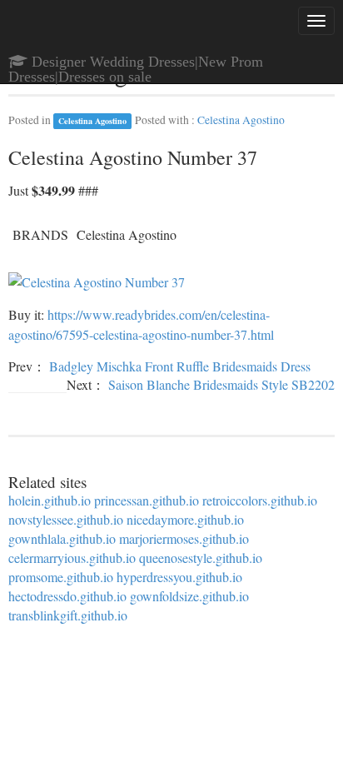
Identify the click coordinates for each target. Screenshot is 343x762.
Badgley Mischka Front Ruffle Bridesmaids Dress (180, 366)
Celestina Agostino (92, 121)
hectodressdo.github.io (67, 596)
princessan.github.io (146, 500)
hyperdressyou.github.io (179, 576)
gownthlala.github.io (62, 538)
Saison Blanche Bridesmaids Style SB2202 (221, 384)
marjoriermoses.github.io (184, 538)
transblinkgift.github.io (67, 615)
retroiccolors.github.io (259, 500)
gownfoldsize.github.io (189, 596)
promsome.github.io (60, 576)
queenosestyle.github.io (200, 557)
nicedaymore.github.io (185, 519)
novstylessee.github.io (65, 519)
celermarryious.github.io (72, 557)
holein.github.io (49, 500)
